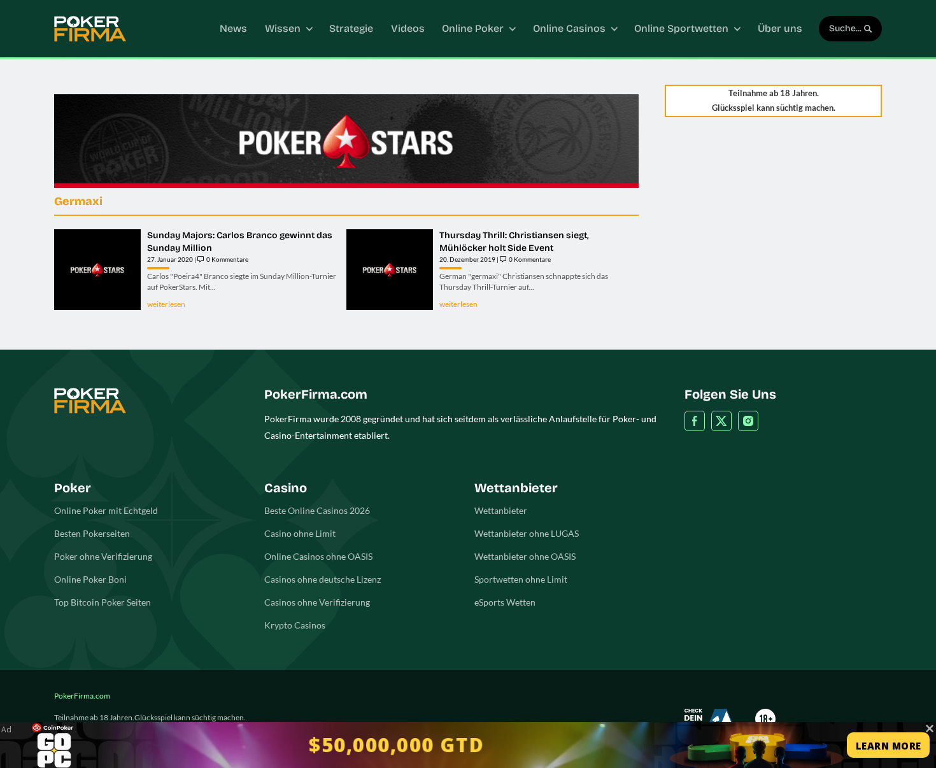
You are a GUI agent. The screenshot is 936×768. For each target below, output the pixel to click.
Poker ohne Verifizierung (103, 556)
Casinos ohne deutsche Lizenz (322, 579)
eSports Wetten (504, 602)
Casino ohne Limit (300, 533)
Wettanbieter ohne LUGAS (526, 533)
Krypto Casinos (294, 625)
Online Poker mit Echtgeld (106, 510)
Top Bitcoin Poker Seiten (102, 602)
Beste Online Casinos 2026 (317, 510)
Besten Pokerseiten (92, 533)
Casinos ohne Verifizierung (317, 602)
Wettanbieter (500, 510)
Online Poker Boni (90, 579)
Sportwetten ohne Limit (520, 579)
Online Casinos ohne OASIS (318, 556)
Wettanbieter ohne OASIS (525, 556)
